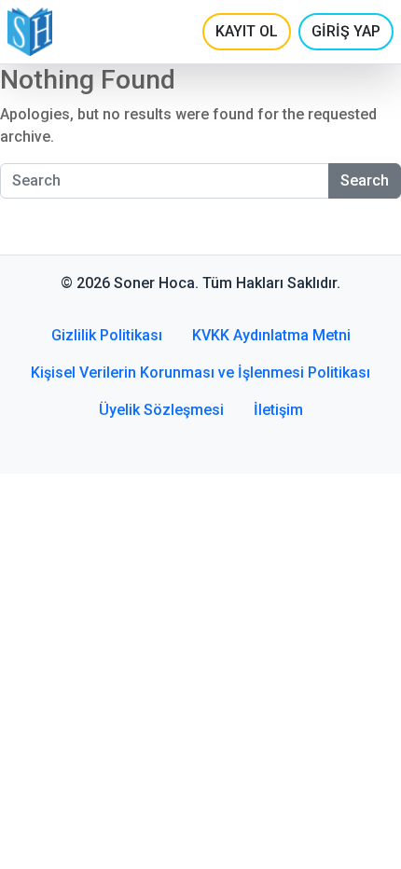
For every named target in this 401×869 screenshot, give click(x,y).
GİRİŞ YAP (345, 31)
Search (364, 180)
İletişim (278, 410)
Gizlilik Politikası (106, 335)
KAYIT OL (246, 31)
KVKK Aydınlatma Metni (271, 335)
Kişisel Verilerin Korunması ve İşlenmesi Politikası (200, 372)
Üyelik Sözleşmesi (161, 410)
